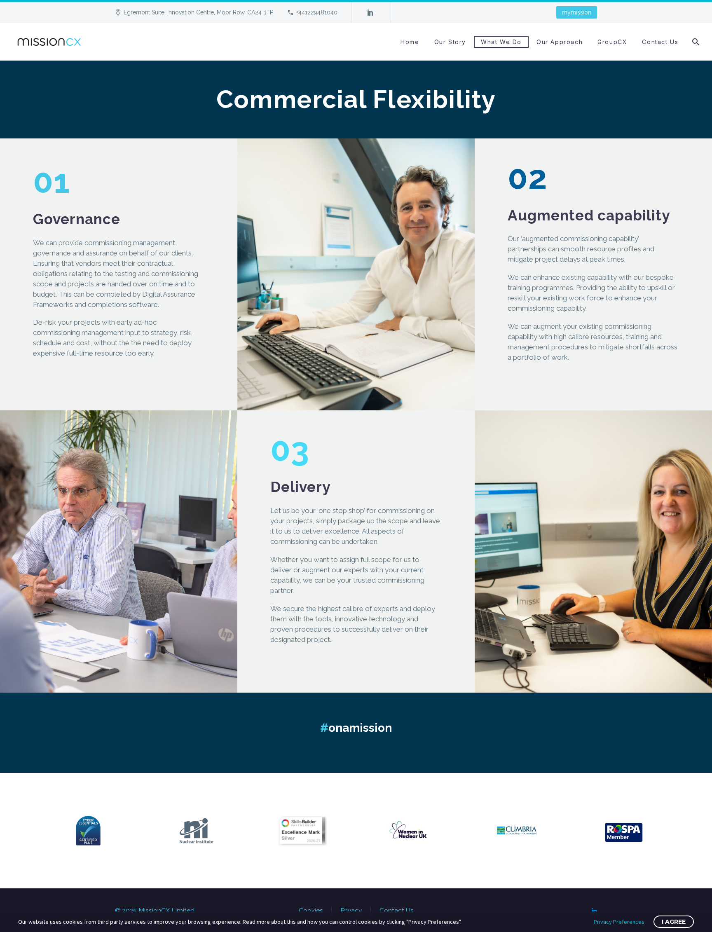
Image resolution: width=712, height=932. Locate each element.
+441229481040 (316, 12)
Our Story (450, 41)
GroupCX (612, 41)
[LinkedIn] (370, 12)
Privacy (351, 910)
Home (409, 41)
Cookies (311, 910)
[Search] (695, 42)
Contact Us (660, 41)
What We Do (501, 41)
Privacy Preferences (619, 921)
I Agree (674, 921)
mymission (576, 12)
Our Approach (559, 41)
